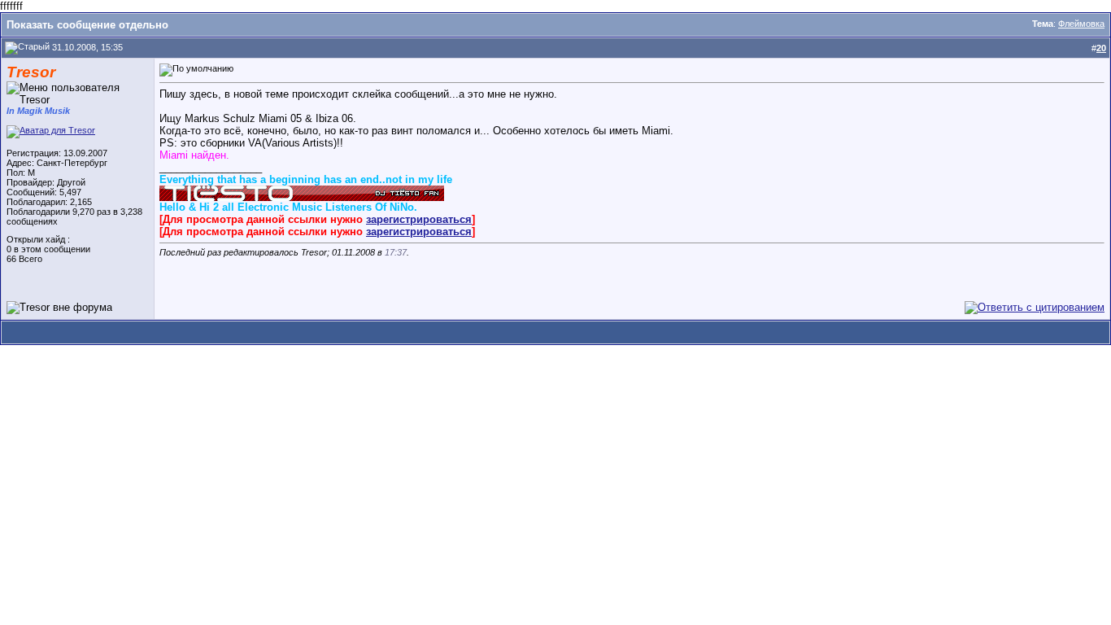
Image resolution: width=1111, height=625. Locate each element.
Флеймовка (1081, 23)
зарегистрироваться (419, 219)
